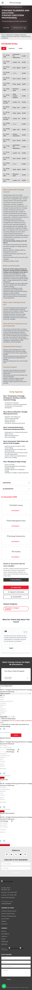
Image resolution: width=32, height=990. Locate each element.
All (4, 48)
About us (3, 931)
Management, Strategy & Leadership (16, 35)
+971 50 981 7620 (11, 895)
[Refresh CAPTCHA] (4, 728)
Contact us (4, 936)
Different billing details (8, 719)
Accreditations (5, 934)
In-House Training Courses (8, 916)
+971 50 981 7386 (12, 892)
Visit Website (15, 510)
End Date (3, 752)
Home (3, 35)
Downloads (4, 944)
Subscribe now (16, 872)
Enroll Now (6, 27)
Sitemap (3, 921)
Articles (3, 939)
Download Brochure (18, 27)
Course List (4, 924)
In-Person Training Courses (8, 911)
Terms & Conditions (15, 720)
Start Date (3, 750)
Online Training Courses (8, 913)
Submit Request (5, 845)
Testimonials (4, 941)
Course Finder (5, 918)
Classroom (12, 48)
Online (20, 48)
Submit (16, 735)
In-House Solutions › (16, 580)
